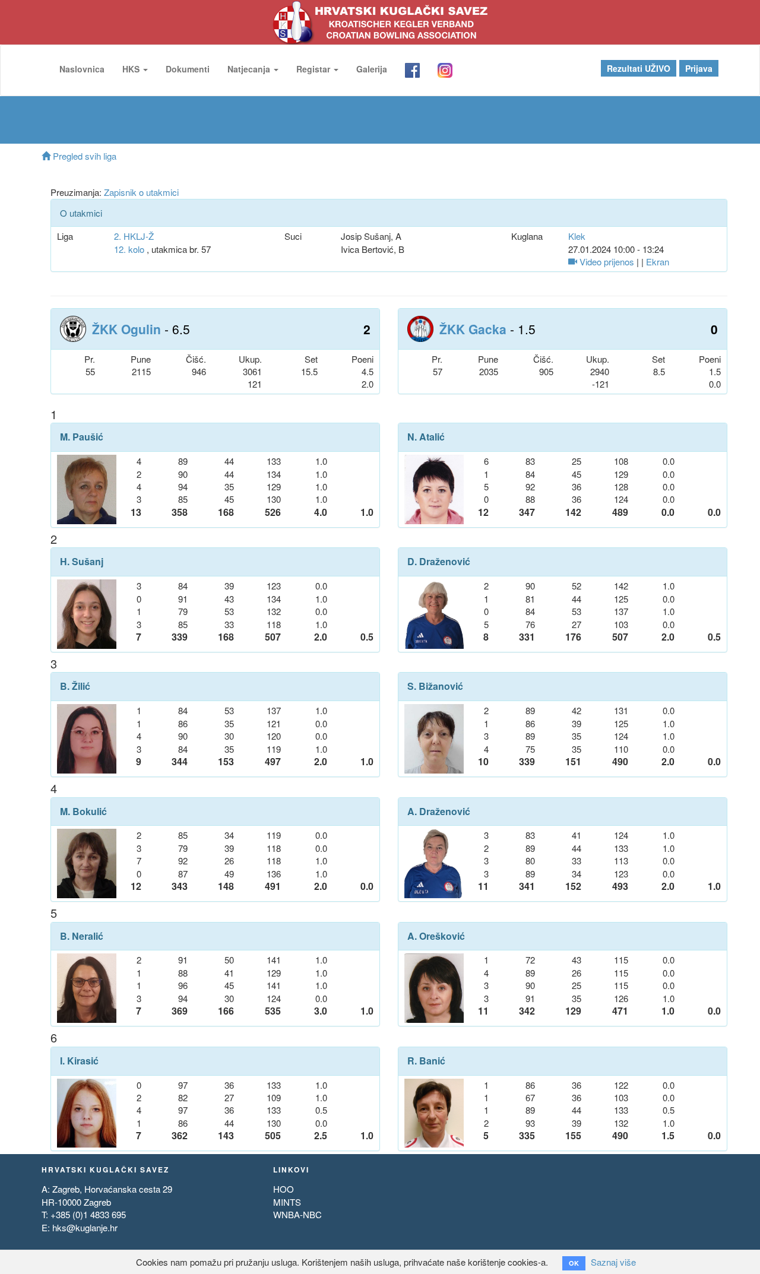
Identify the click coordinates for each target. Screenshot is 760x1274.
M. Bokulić (83, 811)
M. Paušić (81, 436)
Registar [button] (314, 69)
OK (574, 1263)
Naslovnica (81, 69)
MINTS (287, 1202)
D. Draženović (438, 561)
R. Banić (426, 1060)
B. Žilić (75, 686)
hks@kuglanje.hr (85, 1227)
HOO (283, 1189)
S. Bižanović (435, 686)
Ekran (657, 261)
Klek (576, 236)
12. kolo (129, 249)
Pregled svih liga (83, 156)
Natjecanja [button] (250, 69)
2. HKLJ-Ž (134, 236)
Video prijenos (605, 261)
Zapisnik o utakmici (141, 192)
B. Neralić (81, 936)
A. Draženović (438, 811)
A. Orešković (436, 936)
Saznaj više (613, 1262)
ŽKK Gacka (472, 329)
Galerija (371, 69)
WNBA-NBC (297, 1214)
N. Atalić (426, 436)
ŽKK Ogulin (126, 329)
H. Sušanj (81, 561)
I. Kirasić (79, 1060)
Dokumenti (188, 69)
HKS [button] (132, 69)
